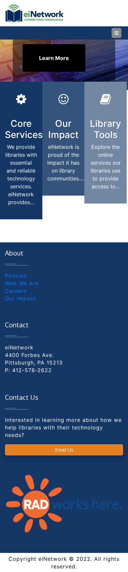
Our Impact (20, 298)
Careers (16, 290)
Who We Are (22, 283)
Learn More (54, 58)
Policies (16, 275)
